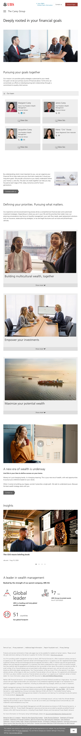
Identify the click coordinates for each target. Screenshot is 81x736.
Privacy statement (18, 647)
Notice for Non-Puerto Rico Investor (32, 717)
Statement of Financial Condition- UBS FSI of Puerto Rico (27, 719)
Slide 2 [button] (39, 564)
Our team (10, 93)
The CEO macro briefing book (16, 554)
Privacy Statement (23, 731)
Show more (41, 285)
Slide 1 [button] (36, 564)
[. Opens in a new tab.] (8, 4)
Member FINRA (60, 689)
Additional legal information (33, 647)
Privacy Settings (64, 647)
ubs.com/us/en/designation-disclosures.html (58, 714)
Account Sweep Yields (17, 721)
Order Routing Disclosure (51, 717)
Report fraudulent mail (51, 647)
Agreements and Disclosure (19, 725)
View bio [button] (29, 121)
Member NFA (20, 695)
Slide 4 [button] (45, 564)
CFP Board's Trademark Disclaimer (53, 721)
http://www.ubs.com (57, 655)
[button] (24, 112)
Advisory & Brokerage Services (33, 721)
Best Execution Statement (52, 719)
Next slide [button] (75, 532)
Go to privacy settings (15, 733)
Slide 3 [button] (42, 564)
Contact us (58, 4)
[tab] (36, 564)
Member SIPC (51, 689)
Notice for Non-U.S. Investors (12, 717)
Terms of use (7, 647)
